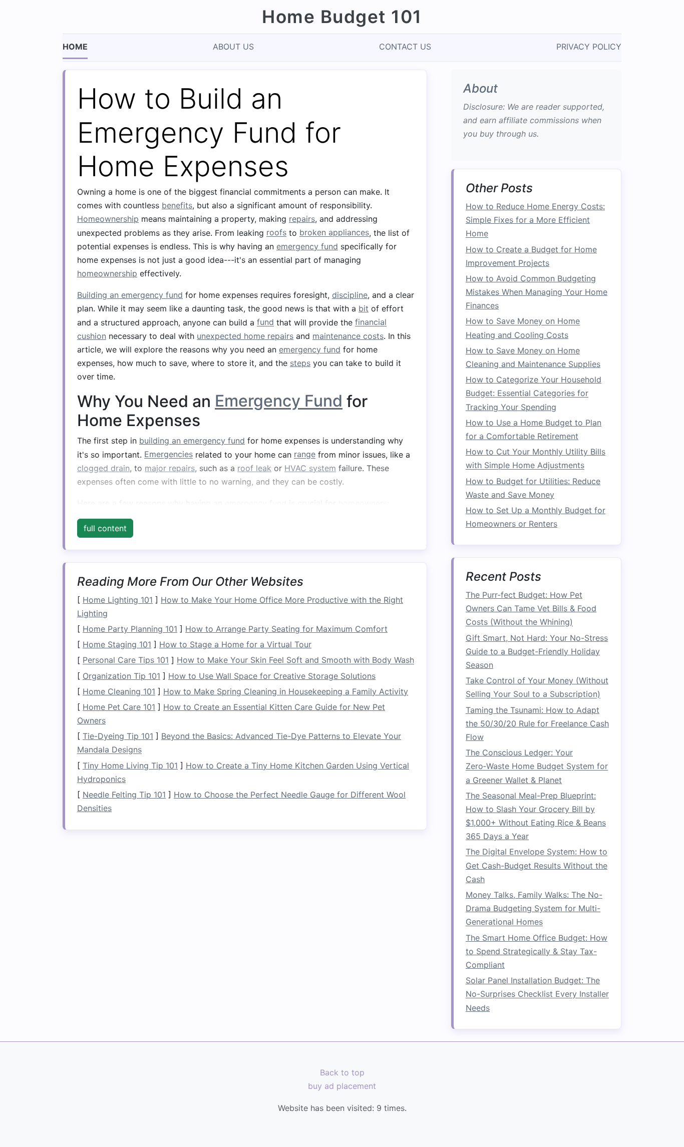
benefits (177, 205)
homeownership (107, 273)
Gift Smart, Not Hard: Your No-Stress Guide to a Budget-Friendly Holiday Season (537, 651)
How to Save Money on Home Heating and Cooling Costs (523, 328)
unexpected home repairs (245, 336)
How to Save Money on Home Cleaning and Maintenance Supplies (533, 357)
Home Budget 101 (342, 17)
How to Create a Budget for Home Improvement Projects (531, 256)
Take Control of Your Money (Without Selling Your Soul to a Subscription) (537, 687)
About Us (233, 47)
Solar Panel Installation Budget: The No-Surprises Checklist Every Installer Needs (537, 994)
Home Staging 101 (117, 644)
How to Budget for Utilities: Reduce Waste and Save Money (533, 488)
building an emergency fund (192, 441)
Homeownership (108, 219)
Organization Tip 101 (121, 676)
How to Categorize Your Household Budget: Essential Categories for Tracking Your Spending (533, 393)
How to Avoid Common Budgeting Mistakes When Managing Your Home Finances (536, 291)
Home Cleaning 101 (119, 691)
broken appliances (334, 233)
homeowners (362, 503)
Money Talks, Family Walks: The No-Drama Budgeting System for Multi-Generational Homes (534, 908)
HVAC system (310, 468)
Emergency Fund (279, 401)
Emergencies (168, 455)
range (304, 455)
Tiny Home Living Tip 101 (130, 765)
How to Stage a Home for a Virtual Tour (235, 644)
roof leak (254, 468)
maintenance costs (348, 336)
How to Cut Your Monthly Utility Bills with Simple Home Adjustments (535, 459)
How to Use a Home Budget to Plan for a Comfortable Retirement (533, 429)
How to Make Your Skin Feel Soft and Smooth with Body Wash (295, 660)
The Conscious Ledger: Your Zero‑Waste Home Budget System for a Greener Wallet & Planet (537, 766)
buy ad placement (342, 1086)
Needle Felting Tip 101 (124, 795)
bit (364, 308)
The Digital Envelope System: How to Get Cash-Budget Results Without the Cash (536, 865)
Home (75, 47)
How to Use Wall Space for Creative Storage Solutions (272, 676)
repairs (302, 219)
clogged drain (103, 468)
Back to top (342, 1072)
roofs (276, 233)
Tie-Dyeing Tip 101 (118, 736)
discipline (350, 295)
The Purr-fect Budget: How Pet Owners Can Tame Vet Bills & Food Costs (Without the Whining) (531, 608)
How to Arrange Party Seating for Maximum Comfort (286, 629)
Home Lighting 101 (118, 600)
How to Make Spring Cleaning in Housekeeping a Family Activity (285, 691)
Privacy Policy (588, 47)
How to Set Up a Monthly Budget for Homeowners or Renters (535, 517)
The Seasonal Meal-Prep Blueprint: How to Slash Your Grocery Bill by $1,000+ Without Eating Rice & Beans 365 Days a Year (536, 816)
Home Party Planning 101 (130, 629)
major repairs (170, 468)
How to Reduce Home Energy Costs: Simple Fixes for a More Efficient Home (535, 220)
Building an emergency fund (130, 295)
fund (265, 322)
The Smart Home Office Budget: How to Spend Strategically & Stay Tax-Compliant (536, 951)
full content (105, 528)
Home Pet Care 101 (119, 707)
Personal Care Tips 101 (126, 660)
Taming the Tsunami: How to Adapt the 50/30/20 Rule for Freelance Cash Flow (537, 723)
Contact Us (405, 47)
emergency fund (307, 246)
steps (300, 363)
